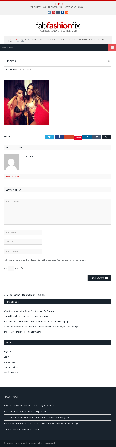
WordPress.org (11, 372)
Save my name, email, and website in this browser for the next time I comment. (46, 260)
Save (79, 137)
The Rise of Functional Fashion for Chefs (22, 331)
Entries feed (9, 362)
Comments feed (11, 367)
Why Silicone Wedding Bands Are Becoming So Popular (57, 7)
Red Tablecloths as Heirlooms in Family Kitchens (26, 316)
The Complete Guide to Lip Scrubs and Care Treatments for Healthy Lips (36, 321)
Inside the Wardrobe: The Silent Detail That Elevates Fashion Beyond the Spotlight (41, 326)
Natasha (10, 69)
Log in (6, 356)
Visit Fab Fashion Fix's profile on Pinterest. (24, 294)
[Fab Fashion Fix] (58, 27)
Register (7, 351)
